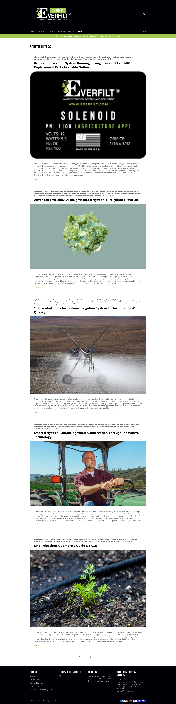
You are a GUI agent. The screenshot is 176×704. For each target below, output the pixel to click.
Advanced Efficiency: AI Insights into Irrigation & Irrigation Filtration (86, 200)
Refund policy (35, 686)
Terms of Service (36, 683)
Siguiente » (93, 656)
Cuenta (144, 31)
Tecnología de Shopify (49, 701)
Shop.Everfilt (39, 701)
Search (32, 676)
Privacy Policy (35, 680)
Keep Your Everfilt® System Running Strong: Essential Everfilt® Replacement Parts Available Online (82, 65)
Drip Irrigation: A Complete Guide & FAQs (65, 545)
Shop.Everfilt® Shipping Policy (41, 689)
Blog (80, 31)
